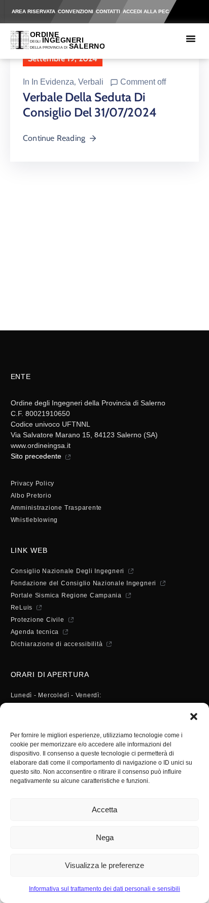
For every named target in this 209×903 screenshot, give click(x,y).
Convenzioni (75, 11)
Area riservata (33, 11)
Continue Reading (54, 138)
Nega (105, 837)
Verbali (90, 82)
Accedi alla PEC (146, 11)
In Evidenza (52, 82)
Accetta (104, 809)
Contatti (108, 11)
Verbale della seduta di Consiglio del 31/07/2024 (90, 105)
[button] (194, 715)
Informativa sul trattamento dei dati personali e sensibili (104, 888)
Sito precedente (36, 456)
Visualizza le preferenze (104, 865)
